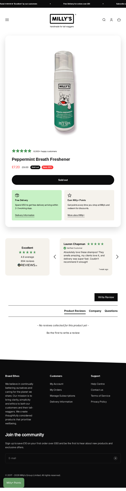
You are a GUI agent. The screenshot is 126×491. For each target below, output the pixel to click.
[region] (86, 257)
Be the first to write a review (63, 332)
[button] (55, 257)
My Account (56, 384)
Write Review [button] (106, 297)
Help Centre (98, 384)
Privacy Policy (99, 402)
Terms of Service (100, 396)
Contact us (97, 390)
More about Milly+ (76, 215)
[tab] (75, 311)
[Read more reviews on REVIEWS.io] (27, 266)
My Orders (56, 390)
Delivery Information (24, 215)
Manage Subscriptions (62, 396)
